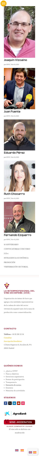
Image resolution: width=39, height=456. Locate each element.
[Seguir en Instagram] (23, 403)
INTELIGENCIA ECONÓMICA (16, 258)
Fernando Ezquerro (17, 235)
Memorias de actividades (15, 390)
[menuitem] (30, 451)
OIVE (8, 64)
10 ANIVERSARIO (11, 244)
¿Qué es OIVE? (12, 371)
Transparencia (11, 382)
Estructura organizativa (15, 376)
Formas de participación (15, 379)
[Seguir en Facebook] (5, 403)
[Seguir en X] (10, 403)
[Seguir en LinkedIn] (14, 403)
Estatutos (9, 388)
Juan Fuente (12, 111)
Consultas (7, 338)
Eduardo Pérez (14, 152)
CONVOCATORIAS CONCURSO (17, 249)
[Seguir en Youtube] (18, 403)
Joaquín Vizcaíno (15, 60)
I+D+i (6, 253)
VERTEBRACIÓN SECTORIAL (16, 267)
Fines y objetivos (12, 374)
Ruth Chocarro (14, 194)
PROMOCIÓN (9, 262)
